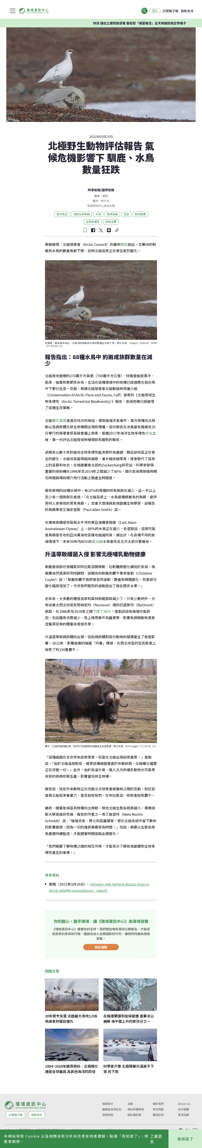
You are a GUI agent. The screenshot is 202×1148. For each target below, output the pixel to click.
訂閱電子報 (170, 10)
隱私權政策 (134, 1115)
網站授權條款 (135, 1109)
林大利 (105, 201)
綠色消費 (110, 222)
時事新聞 (94, 190)
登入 (155, 11)
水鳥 (98, 214)
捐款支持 (187, 10)
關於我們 (158, 1104)
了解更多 (156, 1138)
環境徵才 (107, 1104)
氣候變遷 (140, 214)
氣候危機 (112, 214)
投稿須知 (107, 1115)
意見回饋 (183, 1115)
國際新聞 (108, 190)
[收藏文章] (85, 230)
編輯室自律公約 (112, 1109)
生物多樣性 (93, 222)
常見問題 (158, 1109)
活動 (130, 1104)
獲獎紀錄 (158, 1115)
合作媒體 (183, 1109)
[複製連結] (117, 230)
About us (184, 1104)
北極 (126, 214)
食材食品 (61, 214)
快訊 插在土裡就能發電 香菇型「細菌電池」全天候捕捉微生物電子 (116, 23)
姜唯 (105, 196)
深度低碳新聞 (81, 214)
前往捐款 (101, 947)
